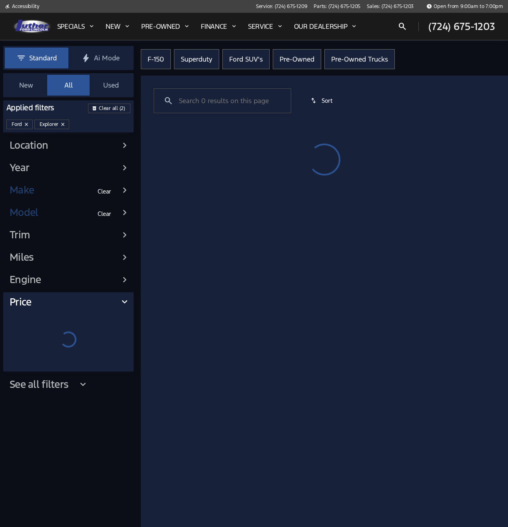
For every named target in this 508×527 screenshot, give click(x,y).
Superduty (196, 59)
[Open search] (402, 26)
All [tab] (68, 85)
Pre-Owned (297, 59)
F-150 (156, 59)
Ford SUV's (246, 59)
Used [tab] (111, 85)
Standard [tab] (43, 58)
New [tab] (26, 85)
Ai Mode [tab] (107, 58)
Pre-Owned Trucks (359, 59)
